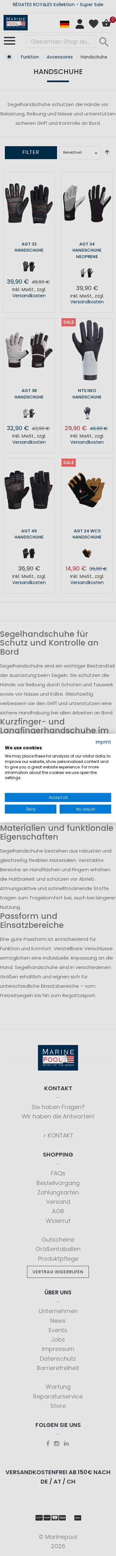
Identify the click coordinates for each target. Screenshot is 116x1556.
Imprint (103, 742)
